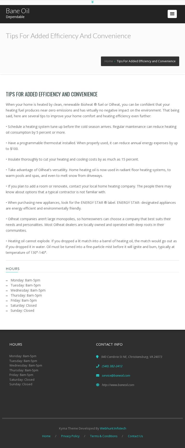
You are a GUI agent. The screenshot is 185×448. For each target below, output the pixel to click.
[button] (172, 14)
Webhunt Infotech (113, 428)
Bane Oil (18, 11)
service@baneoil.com (116, 375)
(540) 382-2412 (112, 366)
